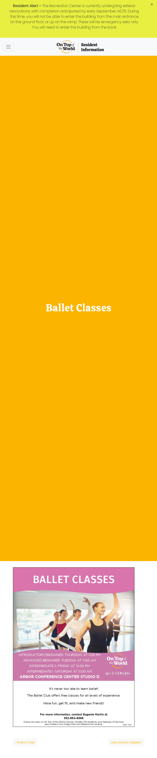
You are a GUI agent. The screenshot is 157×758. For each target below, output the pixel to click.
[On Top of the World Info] (81, 46)
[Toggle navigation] (8, 47)
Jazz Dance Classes (125, 742)
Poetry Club (25, 742)
